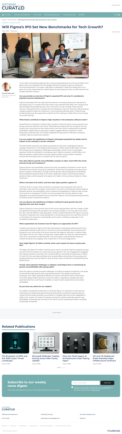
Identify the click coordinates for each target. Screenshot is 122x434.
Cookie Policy (23, 425)
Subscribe (107, 383)
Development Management (50, 418)
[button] (57, 367)
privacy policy (96, 390)
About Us (4, 425)
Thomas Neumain (8, 93)
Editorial (81, 15)
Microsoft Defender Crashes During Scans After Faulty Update (45, 358)
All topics (8, 15)
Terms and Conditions (46, 425)
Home (4, 20)
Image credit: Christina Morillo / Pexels (76, 76)
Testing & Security (69, 15)
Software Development (22, 15)
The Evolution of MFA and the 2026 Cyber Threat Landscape (14, 358)
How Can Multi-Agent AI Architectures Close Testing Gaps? (76, 358)
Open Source (15, 23)
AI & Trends (37, 15)
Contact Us (13, 425)
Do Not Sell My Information (63, 425)
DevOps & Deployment (52, 15)
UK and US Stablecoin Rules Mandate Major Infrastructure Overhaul (104, 358)
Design (5, 23)
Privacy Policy (33, 425)
